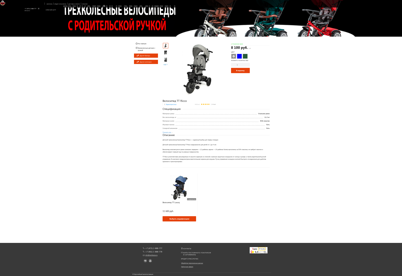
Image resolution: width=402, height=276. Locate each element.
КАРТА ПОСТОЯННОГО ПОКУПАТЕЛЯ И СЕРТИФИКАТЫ (197, 254)
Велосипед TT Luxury (171, 202)
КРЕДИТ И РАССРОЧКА (189, 259)
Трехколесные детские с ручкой (146, 49)
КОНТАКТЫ (187, 249)
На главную (142, 44)
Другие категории (146, 62)
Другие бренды (145, 56)
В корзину (240, 70)
